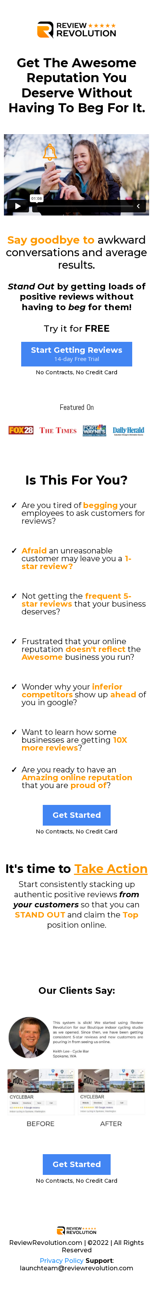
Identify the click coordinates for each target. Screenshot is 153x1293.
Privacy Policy (62, 1260)
